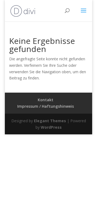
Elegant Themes (50, 120)
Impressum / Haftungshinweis (45, 106)
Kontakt (45, 99)
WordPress (51, 127)
